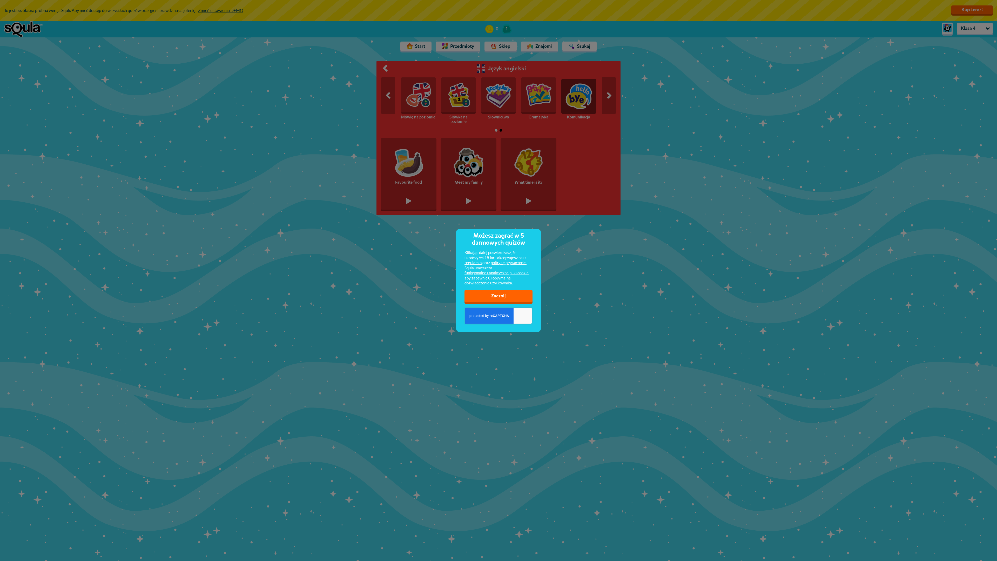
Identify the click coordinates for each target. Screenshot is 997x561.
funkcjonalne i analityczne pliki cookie (496, 273)
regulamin (473, 263)
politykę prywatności (509, 263)
